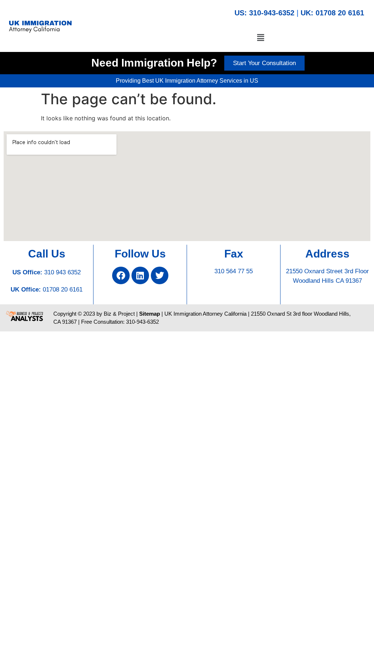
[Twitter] (159, 275)
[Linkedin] (140, 275)
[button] (260, 37)
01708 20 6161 (63, 289)
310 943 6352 (62, 272)
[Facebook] (121, 275)
